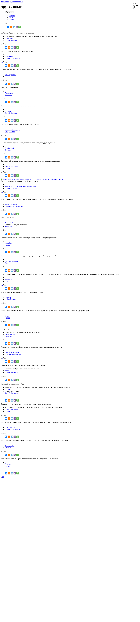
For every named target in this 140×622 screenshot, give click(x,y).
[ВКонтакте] (8, 27)
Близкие (8, 448)
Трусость (8, 150)
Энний (7, 389)
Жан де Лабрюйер (11, 166)
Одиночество (9, 206)
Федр (7, 370)
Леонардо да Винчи (12, 352)
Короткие (14, 40)
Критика (12, 354)
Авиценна (8, 279)
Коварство (8, 466)
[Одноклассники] (11, 27)
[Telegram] (14, 27)
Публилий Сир (10, 334)
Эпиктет (8, 111)
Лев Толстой (9, 148)
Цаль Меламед (10, 427)
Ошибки (18, 354)
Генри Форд (9, 38)
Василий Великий (11, 261)
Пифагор (8, 298)
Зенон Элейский (11, 223)
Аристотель (9, 56)
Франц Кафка (9, 446)
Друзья (7, 299)
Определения (15, 58)
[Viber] (17, 27)
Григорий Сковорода (12, 130)
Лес (6, 263)
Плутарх (8, 464)
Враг (6, 132)
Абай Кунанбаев (10, 75)
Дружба (7, 40)
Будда (7, 316)
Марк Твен (9, 243)
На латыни (9, 336)
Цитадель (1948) (30, 186)
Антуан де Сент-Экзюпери (14, 186)
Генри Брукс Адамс (12, 409)
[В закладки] (1, 62)
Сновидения (19, 206)
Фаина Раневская (11, 205)
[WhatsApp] (19, 27)
